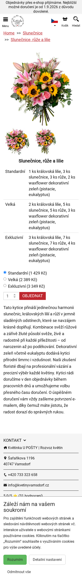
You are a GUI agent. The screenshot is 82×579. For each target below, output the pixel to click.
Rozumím (15, 559)
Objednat (32, 295)
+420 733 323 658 (22, 475)
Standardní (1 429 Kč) (27, 273)
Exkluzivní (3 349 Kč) (26, 286)
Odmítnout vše (19, 572)
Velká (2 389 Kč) (22, 279)
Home (9, 33)
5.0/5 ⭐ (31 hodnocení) (23, 496)
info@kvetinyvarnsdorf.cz (28, 485)
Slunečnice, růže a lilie (30, 39)
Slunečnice (33, 33)
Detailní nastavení (47, 559)
